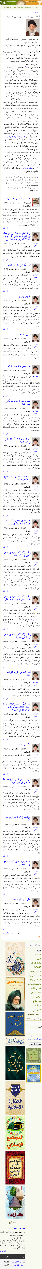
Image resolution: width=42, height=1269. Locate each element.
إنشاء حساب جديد (36, 1035)
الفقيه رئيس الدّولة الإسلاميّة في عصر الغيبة (18, 402)
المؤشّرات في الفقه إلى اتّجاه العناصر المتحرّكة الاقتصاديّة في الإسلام (17, 522)
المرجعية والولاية (24, 297)
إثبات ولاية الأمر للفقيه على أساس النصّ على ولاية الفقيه (17, 554)
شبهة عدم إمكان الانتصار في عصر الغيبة (18, 818)
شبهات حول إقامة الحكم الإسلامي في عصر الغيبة (18, 440)
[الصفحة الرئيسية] (21, 4)
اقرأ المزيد (5, 228)
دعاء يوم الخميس (19, 1228)
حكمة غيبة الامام (24, 745)
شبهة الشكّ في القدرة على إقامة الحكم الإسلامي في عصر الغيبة (17, 781)
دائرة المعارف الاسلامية (36, 965)
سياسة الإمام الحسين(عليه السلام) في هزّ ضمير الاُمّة (17, 478)
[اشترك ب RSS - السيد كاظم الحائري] (39, 937)
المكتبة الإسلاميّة (27, 168)
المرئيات (38, 1005)
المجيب (36, 7)
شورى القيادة (25, 335)
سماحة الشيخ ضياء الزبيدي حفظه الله (18, 1263)
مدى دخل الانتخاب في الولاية (19, 366)
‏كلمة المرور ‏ (38, 1027)
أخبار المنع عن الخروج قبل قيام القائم (19, 673)
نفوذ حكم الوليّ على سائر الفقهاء (19, 265)
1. (37, 177)
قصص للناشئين (35, 988)
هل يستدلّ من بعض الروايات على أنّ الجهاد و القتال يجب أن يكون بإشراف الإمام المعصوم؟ (16, 707)
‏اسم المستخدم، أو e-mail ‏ (34, 1018)
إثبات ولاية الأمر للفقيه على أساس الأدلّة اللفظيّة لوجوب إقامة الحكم (17, 598)
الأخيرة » (6, 933)
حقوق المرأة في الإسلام (22, 899)
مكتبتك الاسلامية (34, 984)
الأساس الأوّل (33, 619)
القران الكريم (36, 955)
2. (37, 188)
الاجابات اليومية (35, 976)
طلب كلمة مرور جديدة (35, 1039)
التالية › (13, 933)
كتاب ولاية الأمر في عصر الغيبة (16, 136)
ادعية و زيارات (29, 7)
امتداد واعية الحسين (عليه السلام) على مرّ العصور (17, 863)
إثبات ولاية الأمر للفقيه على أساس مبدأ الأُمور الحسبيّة (17, 635)
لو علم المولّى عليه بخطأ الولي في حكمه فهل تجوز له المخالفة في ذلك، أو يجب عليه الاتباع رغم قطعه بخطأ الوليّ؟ (17, 236)
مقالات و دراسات (18, 7)
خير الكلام (37, 1001)
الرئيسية (37, 12)
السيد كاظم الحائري (35, 244)
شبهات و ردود (7, 7)
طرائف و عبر (36, 997)
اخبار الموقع (37, 1010)
